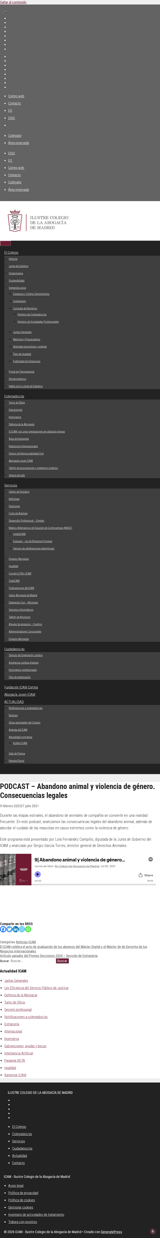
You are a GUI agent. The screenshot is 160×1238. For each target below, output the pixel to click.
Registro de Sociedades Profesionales (38, 321)
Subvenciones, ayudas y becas (25, 1046)
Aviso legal (15, 1185)
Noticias (13, 715)
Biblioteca (14, 499)
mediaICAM (19, 534)
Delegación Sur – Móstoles (23, 602)
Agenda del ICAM (18, 729)
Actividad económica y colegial (30, 346)
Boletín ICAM (20, 743)
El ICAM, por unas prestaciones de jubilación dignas (37, 431)
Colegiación (19, 301)
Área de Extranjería (19, 438)
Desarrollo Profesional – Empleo (26, 520)
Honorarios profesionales (23, 669)
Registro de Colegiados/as (32, 314)
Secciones (14, 506)
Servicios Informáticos (21, 609)
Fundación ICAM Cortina (21, 687)
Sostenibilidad (16, 280)
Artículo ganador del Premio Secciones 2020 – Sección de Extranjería (49, 956)
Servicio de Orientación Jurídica (26, 655)
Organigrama (16, 273)
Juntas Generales (22, 332)
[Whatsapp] (28, 929)
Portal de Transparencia (21, 371)
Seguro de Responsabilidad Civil (26, 453)
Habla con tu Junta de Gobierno (26, 386)
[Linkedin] (15, 929)
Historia (13, 258)
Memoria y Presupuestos (26, 339)
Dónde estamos (17, 378)
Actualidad (19, 1155)
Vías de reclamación (20, 677)
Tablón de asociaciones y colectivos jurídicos (33, 468)
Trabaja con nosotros (22, 1222)
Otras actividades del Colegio (24, 722)
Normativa (11, 1038)
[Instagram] (22, 929)
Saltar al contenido (13, 2)
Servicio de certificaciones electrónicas (33, 548)
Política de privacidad (23, 1193)
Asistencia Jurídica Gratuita (23, 662)
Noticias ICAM (26, 942)
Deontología (15, 409)
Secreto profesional (18, 1009)
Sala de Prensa (17, 753)
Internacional (13, 1031)
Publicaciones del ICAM (21, 588)
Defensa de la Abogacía (21, 424)
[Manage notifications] (153, 1231)
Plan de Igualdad (22, 354)
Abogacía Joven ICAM (21, 460)
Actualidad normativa (20, 737)
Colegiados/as (14, 396)
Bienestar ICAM (15, 1075)
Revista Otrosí (16, 760)
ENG (11, 118)
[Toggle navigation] (5, 12)
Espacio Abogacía (19, 558)
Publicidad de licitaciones (26, 361)
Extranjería (11, 1024)
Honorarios (15, 417)
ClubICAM (14, 580)
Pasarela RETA (14, 1060)
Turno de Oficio (17, 402)
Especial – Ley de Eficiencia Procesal (32, 541)
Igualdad (13, 566)
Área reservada (18, 143)
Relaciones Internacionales (23, 446)
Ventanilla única (17, 287)
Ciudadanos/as (14, 649)
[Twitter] (9, 929)
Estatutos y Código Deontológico (31, 293)
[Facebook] (3, 929)
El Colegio (11, 252)
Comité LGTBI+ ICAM (20, 573)
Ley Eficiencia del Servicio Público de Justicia (36, 988)
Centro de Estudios (19, 491)
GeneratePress (111, 1232)
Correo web (16, 96)
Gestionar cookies (20, 1207)
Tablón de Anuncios (19, 617)
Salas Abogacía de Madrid (23, 595)
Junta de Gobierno (18, 266)
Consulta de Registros (25, 308)
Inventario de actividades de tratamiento (36, 1214)
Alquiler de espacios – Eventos (25, 624)
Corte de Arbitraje (18, 513)
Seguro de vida (17, 475)
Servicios (10, 485)
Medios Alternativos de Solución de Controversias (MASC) (40, 528)
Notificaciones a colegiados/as (26, 708)
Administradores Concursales (25, 631)
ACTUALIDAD (14, 701)
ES (10, 110)
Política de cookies (21, 1200)
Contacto (14, 103)
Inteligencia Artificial (18, 1053)
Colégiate (14, 135)
